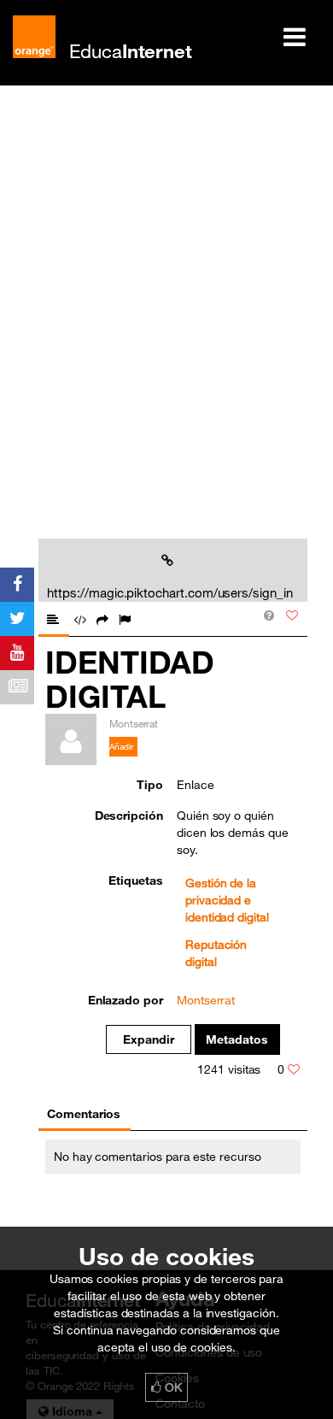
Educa (130, 50)
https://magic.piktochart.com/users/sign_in (169, 592)
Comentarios (83, 1114)
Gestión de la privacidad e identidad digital (227, 900)
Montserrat (206, 1000)
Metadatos (237, 1039)
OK (171, 1387)
